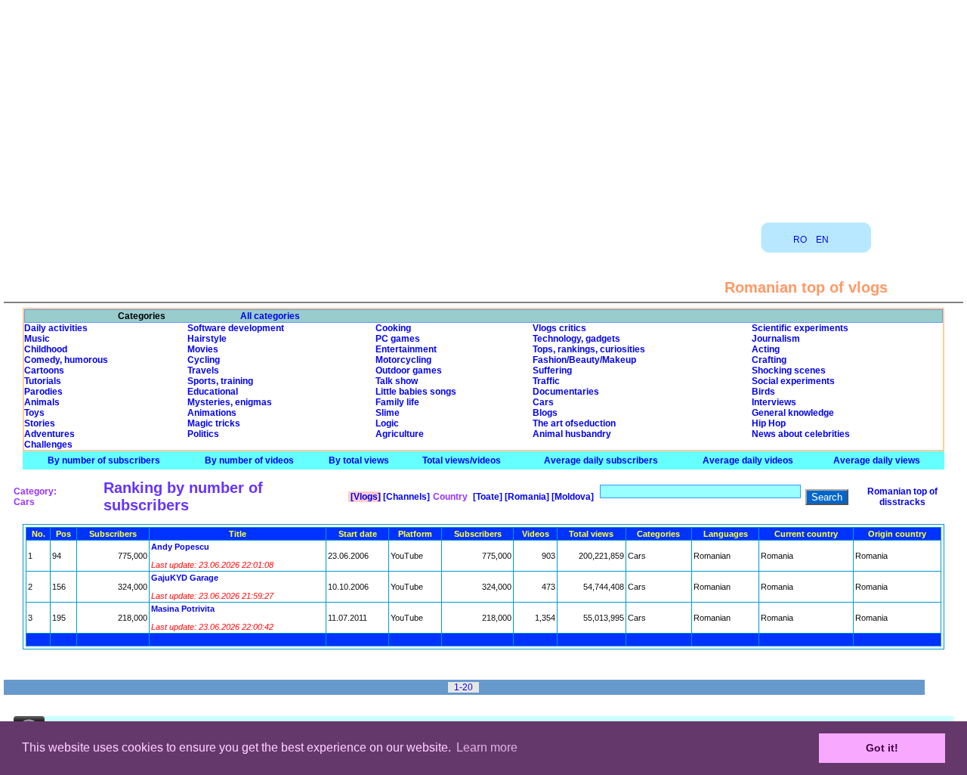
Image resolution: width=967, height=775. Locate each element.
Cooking (393, 328)
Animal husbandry (572, 434)
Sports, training (220, 381)
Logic (387, 423)
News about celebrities (801, 434)
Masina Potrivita (183, 608)
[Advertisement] (483, 106)
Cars (543, 402)
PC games (397, 338)
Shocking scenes (789, 370)
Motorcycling (403, 360)
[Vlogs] (364, 496)
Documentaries (566, 391)
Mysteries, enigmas (229, 402)
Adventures (49, 434)
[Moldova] (571, 496)
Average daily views (876, 460)
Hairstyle (207, 338)
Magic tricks (213, 423)
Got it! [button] (882, 748)
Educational (212, 391)
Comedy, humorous (66, 360)
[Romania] (525, 496)
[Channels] (405, 496)
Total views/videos (461, 460)
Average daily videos (748, 460)
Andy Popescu (180, 546)
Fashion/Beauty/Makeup (584, 360)
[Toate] (486, 496)
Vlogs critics (559, 328)
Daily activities (56, 328)
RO (800, 239)
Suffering (552, 370)
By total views (359, 460)
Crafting (769, 360)
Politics (203, 434)
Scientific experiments (800, 328)
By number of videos (249, 460)
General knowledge (793, 413)
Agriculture (399, 434)
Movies (202, 349)
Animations (211, 413)
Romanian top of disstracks (902, 496)
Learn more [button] (486, 747)
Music (37, 338)
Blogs (545, 413)
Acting (766, 349)
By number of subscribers (104, 460)
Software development (235, 328)
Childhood (45, 349)
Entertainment (406, 349)
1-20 (463, 687)
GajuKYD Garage (184, 577)
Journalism (776, 338)
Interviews (774, 402)
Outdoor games (408, 370)
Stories (39, 423)
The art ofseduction (574, 423)
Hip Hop (769, 423)
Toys (34, 413)
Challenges (48, 444)
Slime (387, 413)
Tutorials (42, 381)
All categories (270, 316)
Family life (397, 402)
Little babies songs (415, 391)
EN (822, 239)
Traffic (546, 381)
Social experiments (793, 381)
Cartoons (44, 370)
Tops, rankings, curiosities (589, 349)
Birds (763, 391)
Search (826, 497)
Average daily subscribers (601, 460)
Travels (203, 370)
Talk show (396, 381)
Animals (42, 402)
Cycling (203, 360)
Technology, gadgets (576, 338)
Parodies (43, 391)
